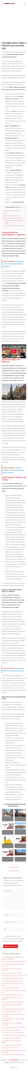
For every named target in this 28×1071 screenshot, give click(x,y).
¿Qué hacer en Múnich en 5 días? (12, 218)
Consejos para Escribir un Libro (12, 973)
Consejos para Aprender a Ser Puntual (14, 1027)
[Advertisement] (14, 22)
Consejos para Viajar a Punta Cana (13, 995)
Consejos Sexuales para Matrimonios (14, 1009)
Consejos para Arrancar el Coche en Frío (15, 975)
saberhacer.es (15, 1060)
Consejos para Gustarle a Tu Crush (13, 981)
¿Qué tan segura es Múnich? (11, 215)
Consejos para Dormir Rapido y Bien (14, 1002)
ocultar (20, 207)
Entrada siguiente (14, 871)
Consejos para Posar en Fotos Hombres (15, 1035)
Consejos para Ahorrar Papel (12, 1030)
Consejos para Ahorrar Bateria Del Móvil (15, 961)
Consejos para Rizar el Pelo (11, 988)
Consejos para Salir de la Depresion (14, 1032)
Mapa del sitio (14, 1067)
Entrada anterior (14, 867)
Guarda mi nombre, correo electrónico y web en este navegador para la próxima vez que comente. (13, 938)
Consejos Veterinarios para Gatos (13, 978)
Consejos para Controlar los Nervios (14, 1054)
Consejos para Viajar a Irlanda (12, 1038)
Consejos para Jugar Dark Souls (13, 1045)
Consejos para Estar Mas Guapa (13, 1011)
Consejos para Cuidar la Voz (11, 1047)
